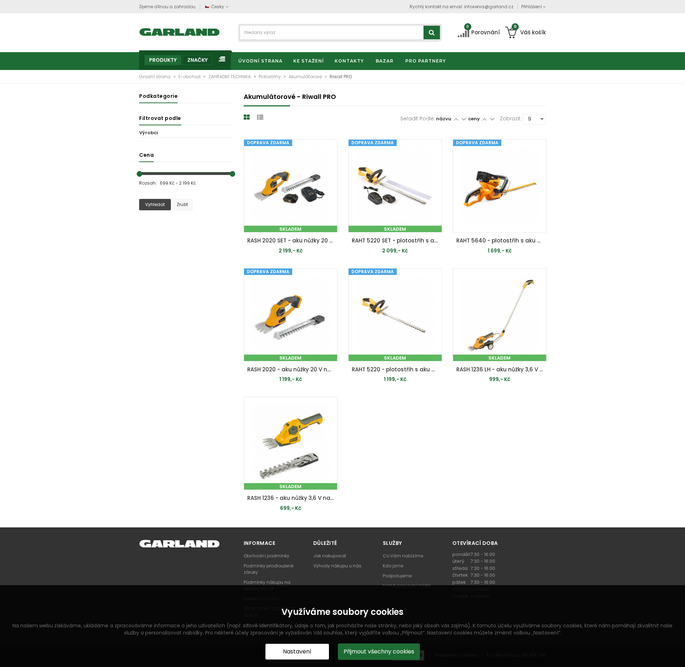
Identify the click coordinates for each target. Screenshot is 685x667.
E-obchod (190, 77)
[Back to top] (677, 654)
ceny (474, 118)
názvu (443, 118)
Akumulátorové (306, 77)
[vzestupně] (455, 118)
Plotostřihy (270, 77)
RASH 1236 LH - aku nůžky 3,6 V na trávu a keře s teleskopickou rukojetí (501, 369)
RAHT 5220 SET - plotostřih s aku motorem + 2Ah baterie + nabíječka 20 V (397, 240)
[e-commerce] (179, 31)
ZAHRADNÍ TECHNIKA (230, 77)
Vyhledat (155, 204)
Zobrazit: (511, 118)
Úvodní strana (155, 77)
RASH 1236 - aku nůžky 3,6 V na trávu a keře (292, 498)
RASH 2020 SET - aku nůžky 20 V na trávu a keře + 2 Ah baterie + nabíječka (292, 240)
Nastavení (297, 651)
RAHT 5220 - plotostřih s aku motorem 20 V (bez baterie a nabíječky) (397, 369)
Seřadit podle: (417, 118)
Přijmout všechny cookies (379, 651)
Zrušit (182, 204)
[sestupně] (463, 118)
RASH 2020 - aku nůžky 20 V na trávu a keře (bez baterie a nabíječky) (292, 369)
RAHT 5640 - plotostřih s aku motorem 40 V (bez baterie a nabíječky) (501, 240)
